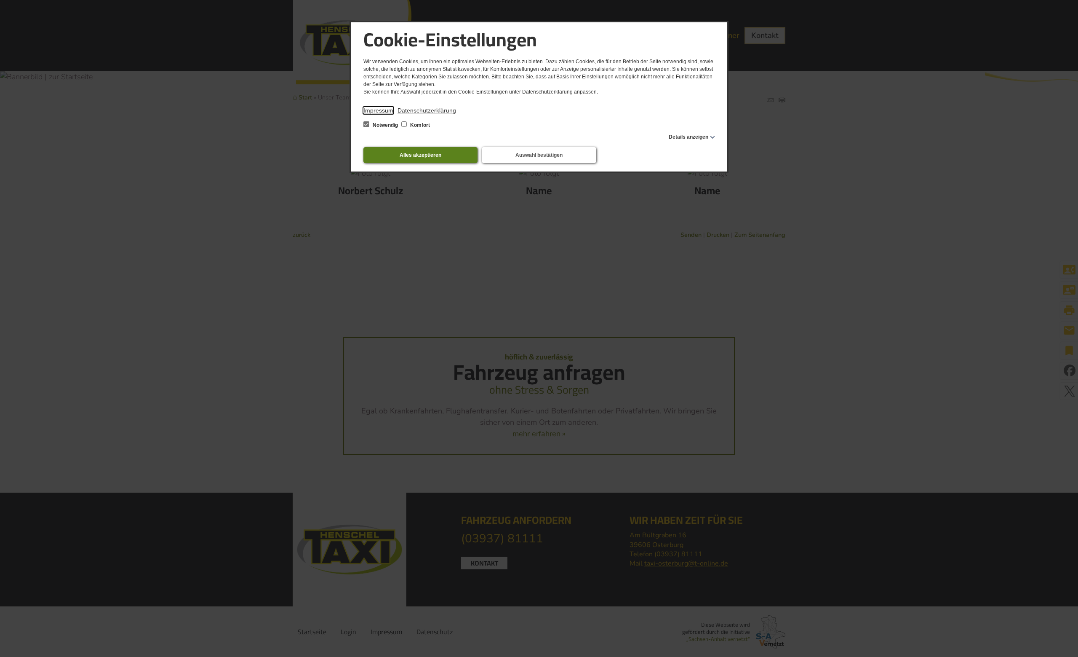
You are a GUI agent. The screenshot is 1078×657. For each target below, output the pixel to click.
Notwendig (385, 125)
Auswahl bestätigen (539, 155)
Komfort (419, 125)
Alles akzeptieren (420, 155)
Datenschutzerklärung (427, 110)
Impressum (378, 110)
